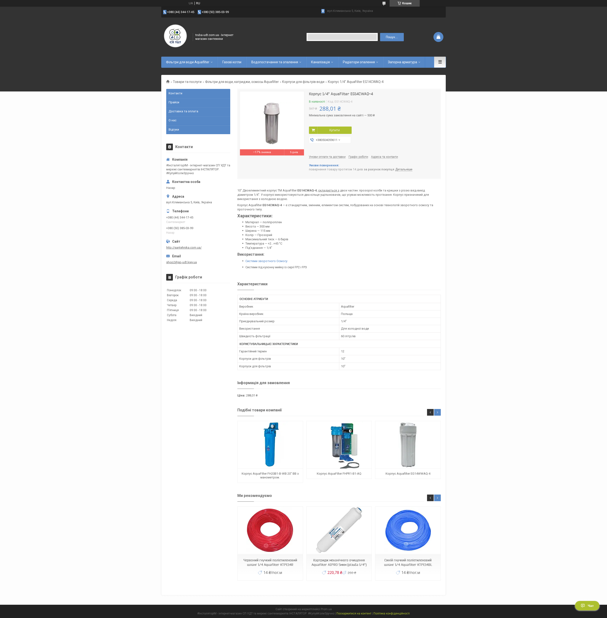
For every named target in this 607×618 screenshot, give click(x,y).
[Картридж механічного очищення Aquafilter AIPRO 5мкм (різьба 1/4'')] (339, 530)
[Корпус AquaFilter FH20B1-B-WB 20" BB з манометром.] (270, 445)
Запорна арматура (402, 62)
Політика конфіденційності (391, 613)
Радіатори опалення (359, 62)
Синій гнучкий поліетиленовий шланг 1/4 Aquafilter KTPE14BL (408, 562)
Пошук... (392, 37)
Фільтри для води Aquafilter (187, 62)
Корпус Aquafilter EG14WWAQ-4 (408, 473)
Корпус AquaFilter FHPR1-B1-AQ (339, 473)
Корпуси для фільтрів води (303, 82)
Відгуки (174, 129)
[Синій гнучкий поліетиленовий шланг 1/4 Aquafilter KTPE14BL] (407, 530)
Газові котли (231, 62)
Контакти (175, 93)
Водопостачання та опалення (274, 62)
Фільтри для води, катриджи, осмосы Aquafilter (242, 82)
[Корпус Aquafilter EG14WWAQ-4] (407, 445)
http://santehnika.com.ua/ (184, 247)
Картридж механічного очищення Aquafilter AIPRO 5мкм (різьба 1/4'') (339, 562)
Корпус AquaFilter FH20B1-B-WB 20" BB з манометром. (270, 475)
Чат (591, 606)
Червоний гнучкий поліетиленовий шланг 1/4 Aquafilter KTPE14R (270, 562)
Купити (334, 130)
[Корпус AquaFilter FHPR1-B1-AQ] (339, 445)
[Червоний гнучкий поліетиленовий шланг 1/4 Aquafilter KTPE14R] (270, 530)
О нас (172, 120)
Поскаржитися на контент (353, 613)
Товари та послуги (187, 82)
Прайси (174, 102)
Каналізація (320, 62)
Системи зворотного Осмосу (266, 261)
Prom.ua (326, 609)
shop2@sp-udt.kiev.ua (181, 262)
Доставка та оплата (183, 111)
